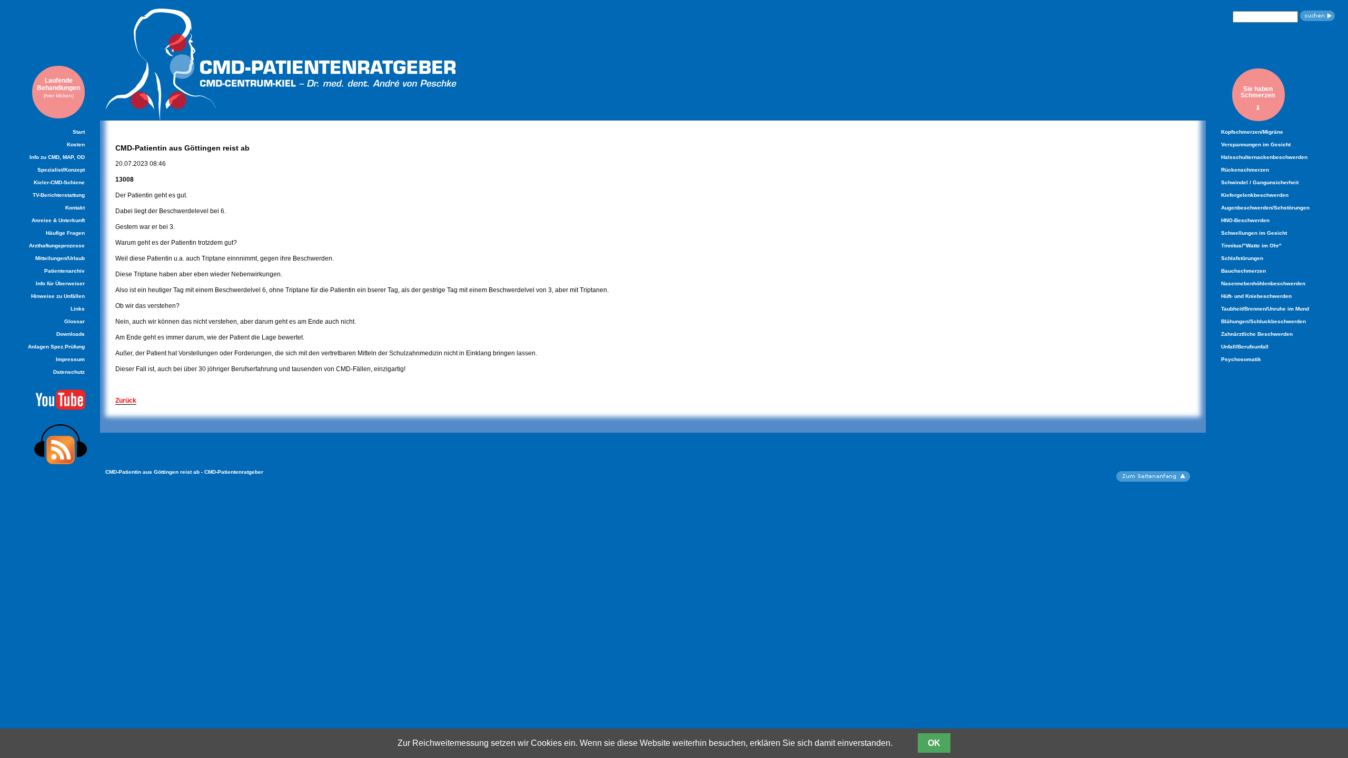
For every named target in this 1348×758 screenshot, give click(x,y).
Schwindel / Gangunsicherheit (1260, 182)
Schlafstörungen (1242, 258)
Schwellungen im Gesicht (1254, 233)
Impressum (70, 359)
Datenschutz (69, 372)
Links (78, 309)
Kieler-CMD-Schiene (59, 182)
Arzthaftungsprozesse (57, 245)
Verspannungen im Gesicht (1256, 144)
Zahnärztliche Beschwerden (1257, 334)
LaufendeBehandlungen (58, 87)
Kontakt (75, 208)
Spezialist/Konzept (61, 170)
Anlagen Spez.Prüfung (56, 347)
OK (934, 743)
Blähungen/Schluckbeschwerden (1263, 321)
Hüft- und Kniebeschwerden (1256, 296)
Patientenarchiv (64, 271)
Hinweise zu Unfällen (58, 296)
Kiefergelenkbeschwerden (1254, 195)
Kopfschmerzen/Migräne (1252, 132)
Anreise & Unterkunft (58, 220)
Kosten (76, 144)
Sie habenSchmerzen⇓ (1258, 98)
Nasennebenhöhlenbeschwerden (1263, 283)
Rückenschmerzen (1245, 170)
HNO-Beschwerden (1245, 220)
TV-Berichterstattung (59, 195)
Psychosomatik (1241, 359)
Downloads (70, 334)
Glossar (74, 321)
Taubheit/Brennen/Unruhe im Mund (1265, 309)
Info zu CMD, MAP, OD (57, 157)
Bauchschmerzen (1243, 271)
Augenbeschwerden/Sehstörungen (1265, 208)
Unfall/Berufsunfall (1244, 347)
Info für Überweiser (60, 283)
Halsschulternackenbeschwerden (1264, 157)
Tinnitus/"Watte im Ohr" (1251, 245)
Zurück (125, 400)
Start (79, 132)
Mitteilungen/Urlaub (60, 258)
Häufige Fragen (65, 233)
